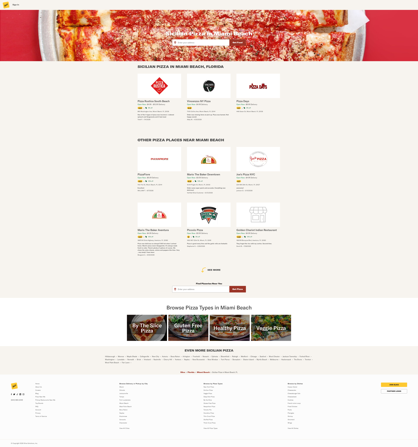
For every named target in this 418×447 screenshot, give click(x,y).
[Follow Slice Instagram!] (23, 394)
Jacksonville (123, 393)
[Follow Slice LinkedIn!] (20, 394)
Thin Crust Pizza (209, 416)
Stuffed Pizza (208, 420)
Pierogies (291, 413)
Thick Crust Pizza (210, 423)
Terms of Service (41, 416)
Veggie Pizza (208, 393)
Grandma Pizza (209, 413)
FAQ (36, 406)
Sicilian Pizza (208, 390)
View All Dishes (293, 428)
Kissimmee (123, 416)
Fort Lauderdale (124, 400)
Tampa (121, 397)
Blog (36, 393)
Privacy (37, 413)
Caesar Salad (292, 387)
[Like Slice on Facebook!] (11, 394)
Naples (121, 413)
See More (214, 270)
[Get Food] (237, 42)
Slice (182, 372)
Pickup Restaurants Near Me (45, 400)
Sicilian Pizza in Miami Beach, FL (225, 372)
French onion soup (294, 403)
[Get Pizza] (237, 289)
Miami (121, 387)
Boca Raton (123, 410)
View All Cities (124, 428)
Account (38, 410)
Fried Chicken (292, 406)
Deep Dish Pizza (209, 397)
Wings (290, 423)
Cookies (290, 400)
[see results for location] (175, 42)
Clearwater (123, 423)
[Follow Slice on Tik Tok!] (17, 394)
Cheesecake (292, 390)
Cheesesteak (292, 397)
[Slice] (6, 5)
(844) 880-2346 (17, 400)
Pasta (290, 410)
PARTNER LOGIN (394, 391)
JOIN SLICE (394, 385)
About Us (38, 387)
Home (37, 384)
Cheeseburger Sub (294, 393)
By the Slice (208, 400)
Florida (191, 372)
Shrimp (290, 416)
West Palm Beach (125, 406)
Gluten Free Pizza (210, 403)
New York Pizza (209, 387)
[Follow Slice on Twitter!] (14, 394)
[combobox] (204, 42)
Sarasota (122, 420)
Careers (38, 390)
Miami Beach (203, 372)
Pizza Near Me (40, 397)
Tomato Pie (207, 410)
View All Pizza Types (210, 428)
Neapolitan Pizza (209, 406)
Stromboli (291, 420)
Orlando (122, 390)
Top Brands (39, 403)
